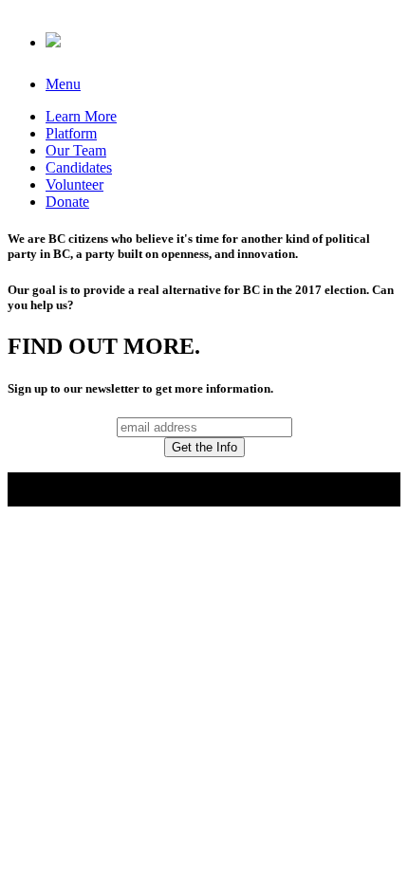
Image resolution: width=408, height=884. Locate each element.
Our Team (76, 150)
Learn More (81, 116)
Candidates (79, 167)
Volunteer (74, 184)
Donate (67, 201)
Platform (71, 133)
